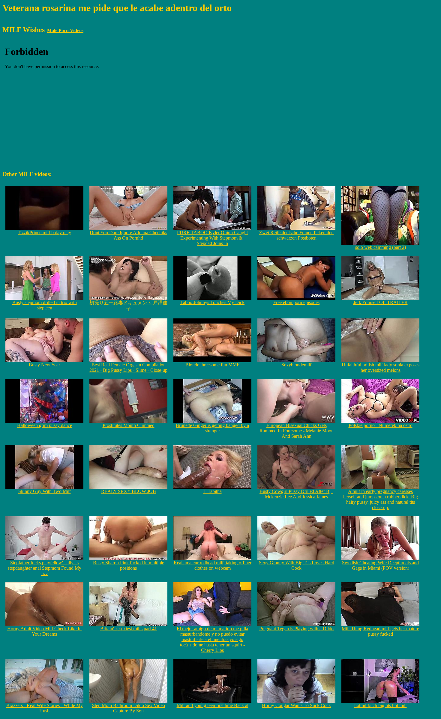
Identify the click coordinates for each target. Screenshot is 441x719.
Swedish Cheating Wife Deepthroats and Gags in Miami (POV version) (380, 565)
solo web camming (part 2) (380, 247)
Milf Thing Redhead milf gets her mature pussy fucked (380, 631)
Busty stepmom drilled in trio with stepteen (44, 305)
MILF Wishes (23, 30)
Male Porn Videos (65, 30)
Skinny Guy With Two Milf (44, 491)
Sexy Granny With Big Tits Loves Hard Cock (296, 565)
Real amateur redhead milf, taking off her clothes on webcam (212, 565)
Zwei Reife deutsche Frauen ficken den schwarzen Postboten (296, 235)
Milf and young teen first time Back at (212, 705)
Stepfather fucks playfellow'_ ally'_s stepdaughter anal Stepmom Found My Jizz (44, 568)
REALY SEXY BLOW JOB (128, 491)
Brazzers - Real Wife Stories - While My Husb (44, 708)
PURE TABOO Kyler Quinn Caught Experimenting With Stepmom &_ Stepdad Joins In (212, 238)
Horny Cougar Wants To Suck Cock (296, 705)
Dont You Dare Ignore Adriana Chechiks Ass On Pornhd (128, 235)
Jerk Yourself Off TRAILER (380, 302)
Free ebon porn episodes (296, 302)
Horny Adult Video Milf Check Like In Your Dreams (44, 631)
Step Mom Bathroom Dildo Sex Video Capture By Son (128, 708)
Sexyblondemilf (296, 364)
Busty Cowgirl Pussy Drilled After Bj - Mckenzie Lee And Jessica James (296, 494)
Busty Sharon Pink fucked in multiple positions (128, 565)
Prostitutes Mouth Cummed (128, 425)
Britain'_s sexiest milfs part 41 (128, 628)
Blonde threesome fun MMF (212, 364)
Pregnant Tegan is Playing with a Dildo (296, 628)
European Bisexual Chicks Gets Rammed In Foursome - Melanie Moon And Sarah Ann (297, 431)
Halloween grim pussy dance (44, 425)
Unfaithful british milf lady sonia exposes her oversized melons (380, 367)
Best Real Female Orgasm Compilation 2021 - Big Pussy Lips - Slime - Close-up (128, 367)
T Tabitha (212, 491)
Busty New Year (44, 364)
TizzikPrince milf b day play (44, 232)
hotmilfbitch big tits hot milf (380, 705)
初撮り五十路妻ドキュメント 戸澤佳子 (128, 306)
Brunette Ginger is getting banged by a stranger (212, 428)
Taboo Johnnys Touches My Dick (212, 302)
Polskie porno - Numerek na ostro (380, 425)
